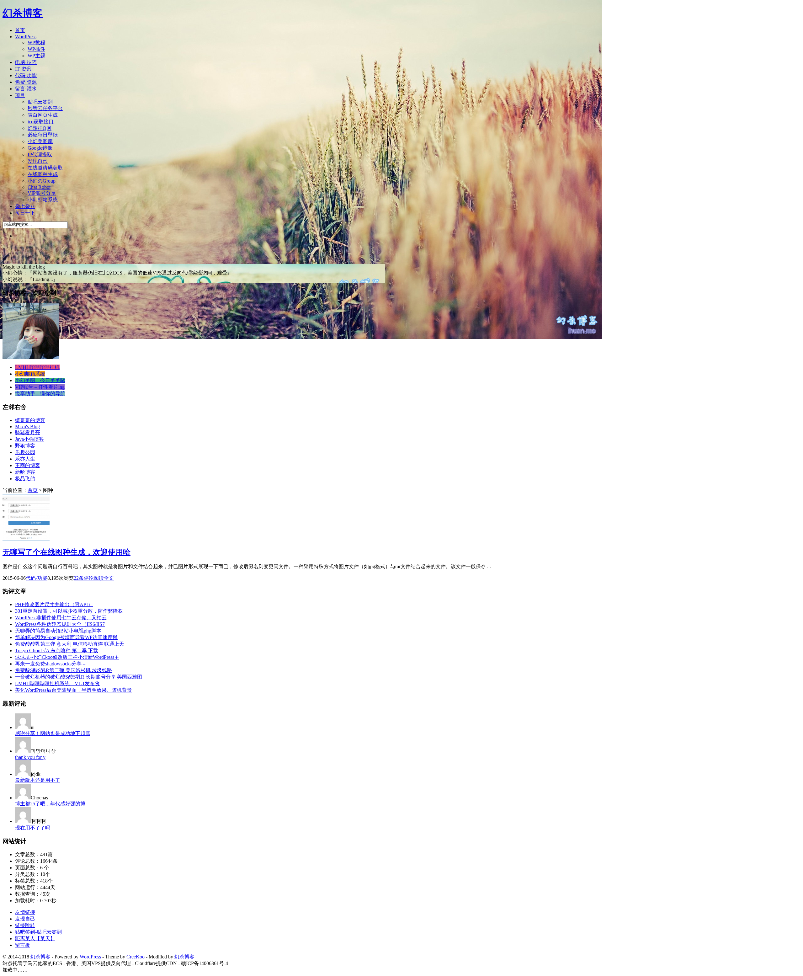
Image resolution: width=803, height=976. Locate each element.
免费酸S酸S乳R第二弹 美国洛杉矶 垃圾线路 (63, 670)
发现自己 (38, 161)
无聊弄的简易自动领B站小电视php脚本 (58, 630)
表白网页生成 (43, 115)
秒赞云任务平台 (45, 108)
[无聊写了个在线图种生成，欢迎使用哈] (26, 539)
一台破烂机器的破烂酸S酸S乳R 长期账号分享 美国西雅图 (78, 677)
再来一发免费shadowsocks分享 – (50, 663)
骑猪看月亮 (27, 432)
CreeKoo (135, 956)
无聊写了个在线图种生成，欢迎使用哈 (66, 552)
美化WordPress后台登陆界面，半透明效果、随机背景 (73, 690)
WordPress (25, 36)
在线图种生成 (43, 174)
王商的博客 (27, 465)
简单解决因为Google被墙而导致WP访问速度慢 (66, 637)
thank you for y (30, 757)
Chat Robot (39, 187)
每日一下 (25, 213)
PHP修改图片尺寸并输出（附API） (54, 604)
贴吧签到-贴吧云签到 (38, 932)
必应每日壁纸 (43, 134)
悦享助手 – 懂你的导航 (40, 393)
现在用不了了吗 (32, 827)
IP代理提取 (40, 154)
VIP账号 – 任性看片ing (40, 387)
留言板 (22, 945)
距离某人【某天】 (35, 938)
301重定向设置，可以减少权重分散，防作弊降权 (69, 611)
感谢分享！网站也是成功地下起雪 (52, 733)
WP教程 (36, 42)
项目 (20, 95)
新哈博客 (25, 472)
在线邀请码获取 (45, 167)
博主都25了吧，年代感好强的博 (50, 803)
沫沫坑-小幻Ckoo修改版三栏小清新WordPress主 (67, 657)
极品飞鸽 (25, 478)
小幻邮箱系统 (43, 199)
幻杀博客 (23, 13)
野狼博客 (25, 445)
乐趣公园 (25, 452)
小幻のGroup (42, 181)
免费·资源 (26, 82)
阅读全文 (104, 578)
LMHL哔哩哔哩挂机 (37, 367)
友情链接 (25, 912)
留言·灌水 (26, 88)
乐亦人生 (25, 458)
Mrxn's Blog (27, 426)
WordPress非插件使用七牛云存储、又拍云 (61, 617)
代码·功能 (26, 75)
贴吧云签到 (40, 101)
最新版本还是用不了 (37, 780)
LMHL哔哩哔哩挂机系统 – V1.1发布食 (57, 683)
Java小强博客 (29, 439)
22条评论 (84, 578)
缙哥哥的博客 (30, 420)
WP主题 (36, 55)
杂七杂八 (25, 206)
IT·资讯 (23, 69)
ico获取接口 (41, 121)
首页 (20, 30)
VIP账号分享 (42, 193)
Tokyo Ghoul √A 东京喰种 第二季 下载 (56, 650)
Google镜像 (40, 148)
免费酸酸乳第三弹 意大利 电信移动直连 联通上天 (69, 644)
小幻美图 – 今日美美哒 (40, 380)
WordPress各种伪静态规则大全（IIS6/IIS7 (60, 624)
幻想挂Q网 (39, 128)
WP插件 (36, 49)
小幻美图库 (40, 141)
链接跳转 (25, 925)
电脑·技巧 (26, 62)
